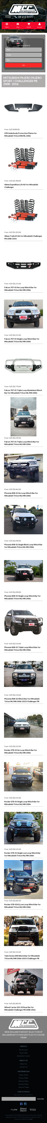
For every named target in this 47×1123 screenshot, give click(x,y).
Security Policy (23, 1084)
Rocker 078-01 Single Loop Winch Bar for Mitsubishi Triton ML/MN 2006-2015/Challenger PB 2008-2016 (22, 804)
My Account (23, 1050)
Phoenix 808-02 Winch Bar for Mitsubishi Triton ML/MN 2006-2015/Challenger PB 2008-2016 (21, 701)
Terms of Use (23, 1075)
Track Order (23, 1053)
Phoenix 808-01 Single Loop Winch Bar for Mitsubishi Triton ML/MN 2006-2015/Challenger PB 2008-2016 (22, 598)
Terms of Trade (23, 1087)
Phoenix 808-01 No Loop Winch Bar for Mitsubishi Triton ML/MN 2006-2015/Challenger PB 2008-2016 (21, 495)
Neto (31, 1119)
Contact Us (23, 1067)
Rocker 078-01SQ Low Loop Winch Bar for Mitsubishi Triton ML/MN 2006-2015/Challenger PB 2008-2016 (22, 907)
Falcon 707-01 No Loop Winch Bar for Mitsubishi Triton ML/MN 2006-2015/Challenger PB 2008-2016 (20, 290)
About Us (23, 1064)
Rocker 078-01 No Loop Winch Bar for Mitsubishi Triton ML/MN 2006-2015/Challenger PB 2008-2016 (20, 753)
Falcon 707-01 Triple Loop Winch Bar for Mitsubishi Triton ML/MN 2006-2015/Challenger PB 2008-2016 (21, 444)
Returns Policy (24, 1081)
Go (23, 65)
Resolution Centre (23, 1056)
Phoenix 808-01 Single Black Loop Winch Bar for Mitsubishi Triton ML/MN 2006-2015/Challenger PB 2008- (23, 547)
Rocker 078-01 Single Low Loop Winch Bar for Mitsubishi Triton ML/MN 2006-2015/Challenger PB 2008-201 (22, 855)
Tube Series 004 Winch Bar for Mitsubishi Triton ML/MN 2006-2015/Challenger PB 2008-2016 (22, 958)
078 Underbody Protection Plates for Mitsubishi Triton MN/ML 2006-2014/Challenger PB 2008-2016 (20, 136)
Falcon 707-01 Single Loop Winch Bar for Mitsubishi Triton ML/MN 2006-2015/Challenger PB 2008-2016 (21, 341)
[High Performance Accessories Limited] (23, 1024)
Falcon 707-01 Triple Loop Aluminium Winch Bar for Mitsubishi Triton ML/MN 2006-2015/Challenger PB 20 (23, 393)
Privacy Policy (23, 1078)
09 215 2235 (25, 16)
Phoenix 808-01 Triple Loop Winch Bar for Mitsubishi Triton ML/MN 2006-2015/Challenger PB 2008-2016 (22, 650)
